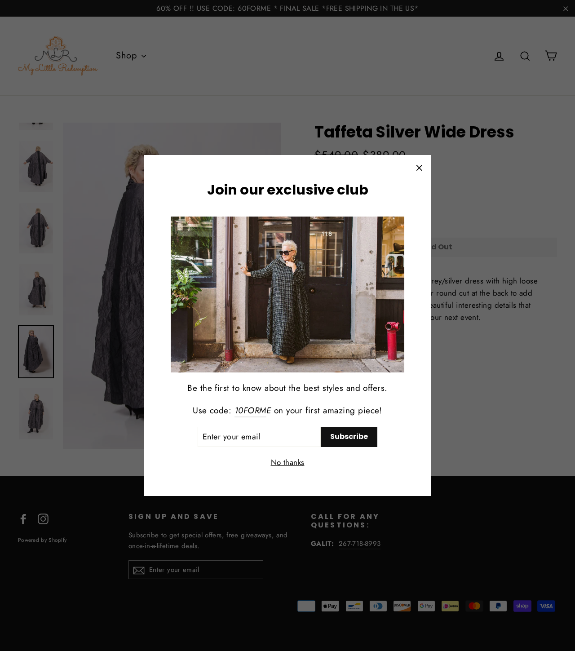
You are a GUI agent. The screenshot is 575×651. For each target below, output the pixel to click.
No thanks (288, 462)
